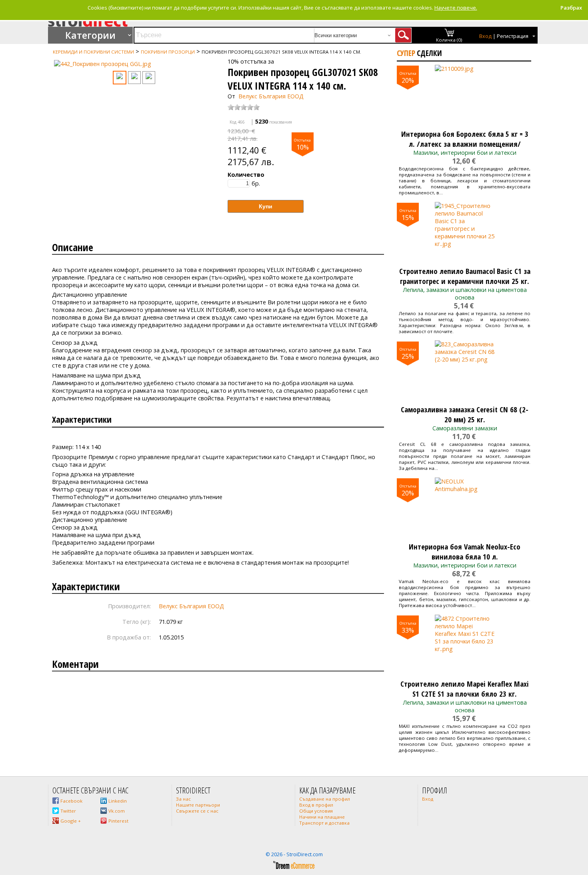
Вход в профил (316, 805)
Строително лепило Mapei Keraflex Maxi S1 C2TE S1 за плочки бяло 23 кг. (464, 689)
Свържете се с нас (197, 811)
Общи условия (316, 811)
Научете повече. (455, 7)
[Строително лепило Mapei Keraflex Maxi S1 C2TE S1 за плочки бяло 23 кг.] (464, 645)
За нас (183, 799)
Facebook (71, 801)
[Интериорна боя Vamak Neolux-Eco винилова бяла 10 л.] (464, 507)
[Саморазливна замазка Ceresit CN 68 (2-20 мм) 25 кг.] (464, 370)
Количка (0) (449, 40)
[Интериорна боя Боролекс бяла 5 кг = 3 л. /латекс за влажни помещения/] (464, 95)
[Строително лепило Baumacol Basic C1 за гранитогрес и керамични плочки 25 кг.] (464, 232)
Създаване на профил (324, 799)
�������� (64, 64)
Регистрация (512, 36)
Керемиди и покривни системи (93, 52)
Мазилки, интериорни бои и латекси (464, 152)
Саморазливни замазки (464, 428)
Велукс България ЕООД (271, 96)
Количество (246, 174)
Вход (485, 36)
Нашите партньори (198, 805)
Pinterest (118, 821)
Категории (90, 35)
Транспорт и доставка (324, 823)
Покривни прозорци (168, 52)
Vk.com (116, 811)
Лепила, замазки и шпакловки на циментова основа (465, 293)
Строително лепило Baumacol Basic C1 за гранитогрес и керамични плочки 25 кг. (464, 276)
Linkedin (117, 801)
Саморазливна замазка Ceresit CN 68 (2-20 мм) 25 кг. (464, 414)
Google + (70, 821)
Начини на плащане (322, 817)
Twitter (68, 811)
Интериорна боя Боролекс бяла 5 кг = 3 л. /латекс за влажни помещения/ (464, 139)
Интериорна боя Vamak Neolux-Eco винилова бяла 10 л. (464, 551)
